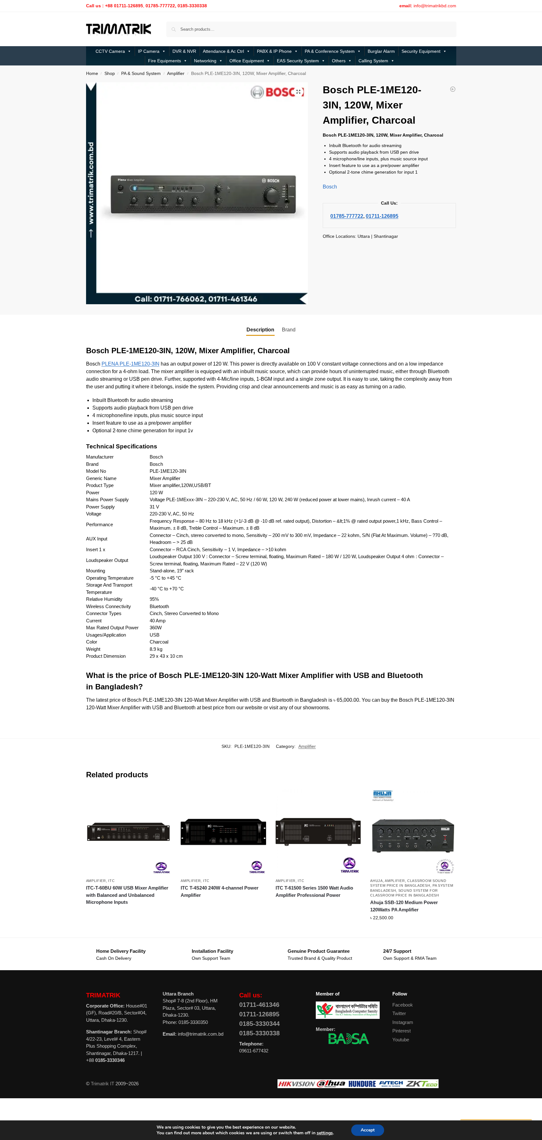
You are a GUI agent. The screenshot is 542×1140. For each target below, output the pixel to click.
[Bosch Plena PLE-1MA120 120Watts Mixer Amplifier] (453, 89)
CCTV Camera (110, 51)
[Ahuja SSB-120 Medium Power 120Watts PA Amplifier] (413, 832)
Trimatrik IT (102, 1083)
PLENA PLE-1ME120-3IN (130, 364)
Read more (128, 913)
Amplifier (175, 73)
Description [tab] (260, 329)
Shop (109, 73)
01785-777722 (346, 216)
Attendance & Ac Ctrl (223, 51)
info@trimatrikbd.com (435, 5)
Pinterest (401, 1030)
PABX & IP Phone (274, 51)
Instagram (402, 1022)
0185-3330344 (259, 1023)
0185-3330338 (259, 1033)
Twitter (399, 1013)
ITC (111, 881)
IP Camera (148, 51)
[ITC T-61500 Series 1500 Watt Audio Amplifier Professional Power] (318, 832)
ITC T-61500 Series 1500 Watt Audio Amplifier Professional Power (314, 891)
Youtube (400, 1039)
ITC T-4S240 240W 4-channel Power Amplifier (220, 891)
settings (325, 1133)
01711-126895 (382, 216)
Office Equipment (246, 60)
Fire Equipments (164, 60)
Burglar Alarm (381, 51)
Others (339, 60)
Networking (205, 60)
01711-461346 (259, 1004)
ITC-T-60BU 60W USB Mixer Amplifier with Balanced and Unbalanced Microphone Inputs (127, 895)
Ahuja (376, 881)
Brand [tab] (289, 329)
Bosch (330, 186)
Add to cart (413, 931)
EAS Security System (298, 60)
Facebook (402, 1005)
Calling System (373, 60)
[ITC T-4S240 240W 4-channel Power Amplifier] (223, 832)
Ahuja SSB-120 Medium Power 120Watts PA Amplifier (404, 906)
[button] (298, 92)
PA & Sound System (141, 73)
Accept (368, 1130)
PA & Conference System (330, 51)
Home (92, 73)
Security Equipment (421, 51)
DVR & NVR (184, 51)
